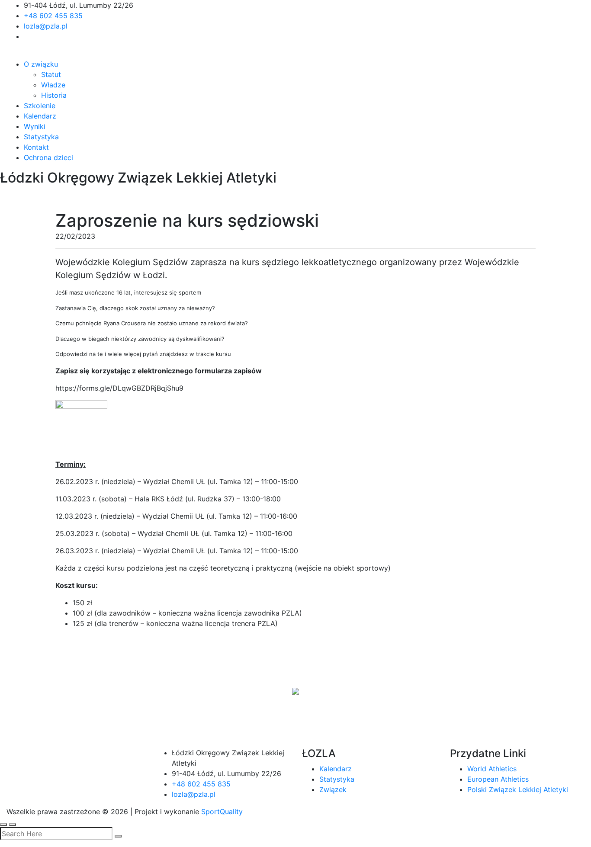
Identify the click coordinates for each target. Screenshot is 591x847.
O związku (41, 64)
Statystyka (41, 136)
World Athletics (492, 768)
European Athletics (498, 779)
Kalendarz (40, 116)
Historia (54, 95)
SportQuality (222, 811)
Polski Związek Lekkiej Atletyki (517, 789)
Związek (333, 789)
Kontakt (36, 147)
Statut (51, 74)
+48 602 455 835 (53, 15)
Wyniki (34, 126)
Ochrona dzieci (48, 157)
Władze (53, 84)
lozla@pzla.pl (45, 26)
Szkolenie (39, 105)
